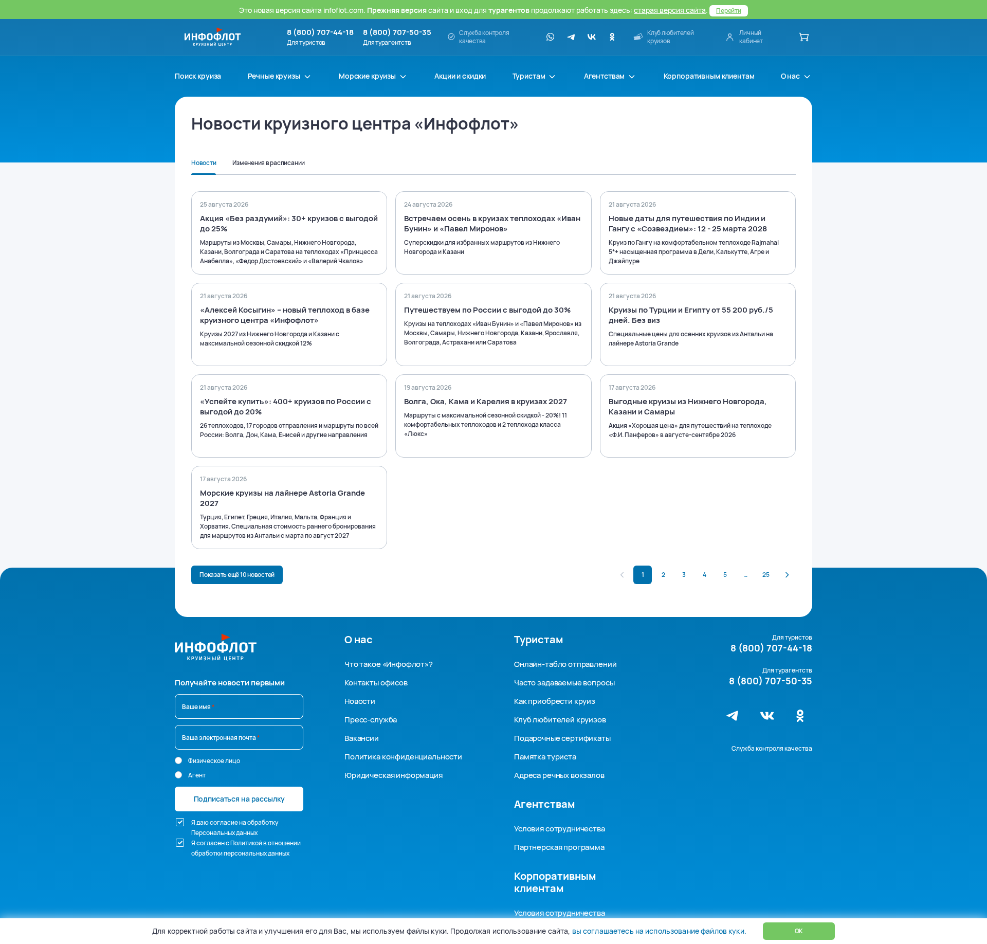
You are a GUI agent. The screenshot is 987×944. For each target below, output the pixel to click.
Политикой (246, 843)
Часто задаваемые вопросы (564, 682)
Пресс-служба (370, 719)
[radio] (178, 760)
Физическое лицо (214, 760)
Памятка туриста (545, 756)
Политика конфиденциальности (403, 756)
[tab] (203, 166)
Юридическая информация (393, 775)
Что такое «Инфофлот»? (388, 664)
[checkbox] (180, 822)
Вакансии (361, 738)
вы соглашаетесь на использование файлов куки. (659, 931)
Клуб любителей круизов (560, 719)
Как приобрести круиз (554, 701)
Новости (359, 701)
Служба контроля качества (772, 748)
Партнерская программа (559, 847)
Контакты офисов (376, 682)
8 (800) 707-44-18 (320, 32)
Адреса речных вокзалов (559, 775)
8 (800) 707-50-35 (397, 32)
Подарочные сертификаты (562, 738)
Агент (197, 775)
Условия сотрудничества (559, 828)
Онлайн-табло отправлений (565, 664)
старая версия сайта (670, 10)
